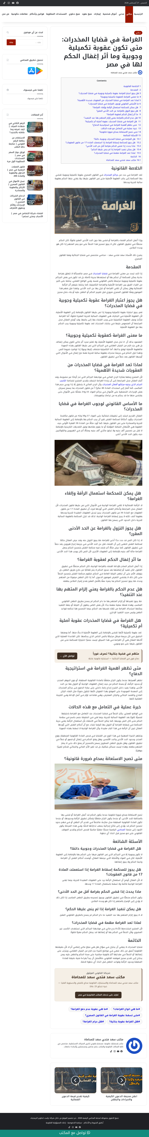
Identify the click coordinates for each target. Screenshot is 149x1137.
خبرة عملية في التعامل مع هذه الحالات (121, 128)
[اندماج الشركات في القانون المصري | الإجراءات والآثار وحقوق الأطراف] (35, 199)
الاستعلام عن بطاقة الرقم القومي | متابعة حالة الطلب (17, 142)
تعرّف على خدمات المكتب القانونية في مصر (98, 995)
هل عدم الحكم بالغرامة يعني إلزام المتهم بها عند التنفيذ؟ (112, 118)
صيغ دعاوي (74, 14)
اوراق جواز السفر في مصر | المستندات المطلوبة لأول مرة (16, 156)
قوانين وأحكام (37, 14)
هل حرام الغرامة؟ (92, 1021)
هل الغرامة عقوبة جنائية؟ (123, 1021)
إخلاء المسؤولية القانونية (56, 1123)
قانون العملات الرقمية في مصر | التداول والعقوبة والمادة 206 (16, 171)
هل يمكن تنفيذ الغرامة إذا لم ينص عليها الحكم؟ (116, 150)
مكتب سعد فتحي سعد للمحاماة (124, 72)
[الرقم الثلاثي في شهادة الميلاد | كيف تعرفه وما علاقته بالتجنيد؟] (35, 127)
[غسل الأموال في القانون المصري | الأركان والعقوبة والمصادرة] (35, 185)
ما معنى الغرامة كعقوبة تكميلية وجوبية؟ (120, 97)
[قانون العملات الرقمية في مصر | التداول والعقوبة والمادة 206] (35, 170)
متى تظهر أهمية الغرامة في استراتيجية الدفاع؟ (116, 125)
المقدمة (135, 90)
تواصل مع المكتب (73, 1133)
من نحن (5, 14)
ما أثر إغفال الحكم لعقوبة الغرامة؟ (124, 114)
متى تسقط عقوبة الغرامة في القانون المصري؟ (111, 1015)
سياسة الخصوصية (75, 1123)
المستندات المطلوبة (56, 14)
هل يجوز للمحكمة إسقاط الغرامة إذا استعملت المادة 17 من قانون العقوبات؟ (103, 143)
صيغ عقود (87, 14)
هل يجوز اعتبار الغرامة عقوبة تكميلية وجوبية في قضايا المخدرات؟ (110, 93)
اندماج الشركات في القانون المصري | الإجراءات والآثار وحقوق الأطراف (17, 202)
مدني (121, 14)
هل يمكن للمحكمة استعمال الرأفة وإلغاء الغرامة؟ (117, 107)
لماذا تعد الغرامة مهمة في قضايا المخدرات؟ (117, 153)
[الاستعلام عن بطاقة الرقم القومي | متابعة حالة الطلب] (35, 141)
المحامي (121, 830)
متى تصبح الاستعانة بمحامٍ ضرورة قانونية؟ (120, 132)
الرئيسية (138, 14)
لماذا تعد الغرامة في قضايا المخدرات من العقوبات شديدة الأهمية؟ (109, 100)
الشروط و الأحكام (91, 1123)
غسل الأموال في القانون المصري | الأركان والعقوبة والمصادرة (16, 185)
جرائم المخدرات (111, 175)
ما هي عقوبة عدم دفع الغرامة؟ (88, 1009)
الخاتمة (136, 157)
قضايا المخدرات (100, 274)
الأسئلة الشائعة (132, 135)
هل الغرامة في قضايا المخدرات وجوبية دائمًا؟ (117, 139)
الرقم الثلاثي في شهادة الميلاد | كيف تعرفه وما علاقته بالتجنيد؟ (17, 127)
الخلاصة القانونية (132, 86)
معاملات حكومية (19, 14)
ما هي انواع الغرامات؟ (125, 1009)
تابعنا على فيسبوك (35, 98)
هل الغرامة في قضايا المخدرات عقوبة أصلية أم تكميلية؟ (113, 121)
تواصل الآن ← (67, 656)
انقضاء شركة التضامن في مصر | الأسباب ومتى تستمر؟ (27, 214)
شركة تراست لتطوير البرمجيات (42, 1118)
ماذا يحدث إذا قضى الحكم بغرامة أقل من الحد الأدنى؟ (113, 146)
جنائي (129, 14)
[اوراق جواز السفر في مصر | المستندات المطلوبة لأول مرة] (35, 156)
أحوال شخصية (110, 14)
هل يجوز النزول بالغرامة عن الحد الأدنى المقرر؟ (118, 111)
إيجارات (97, 14)
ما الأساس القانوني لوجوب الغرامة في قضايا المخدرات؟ (114, 104)
